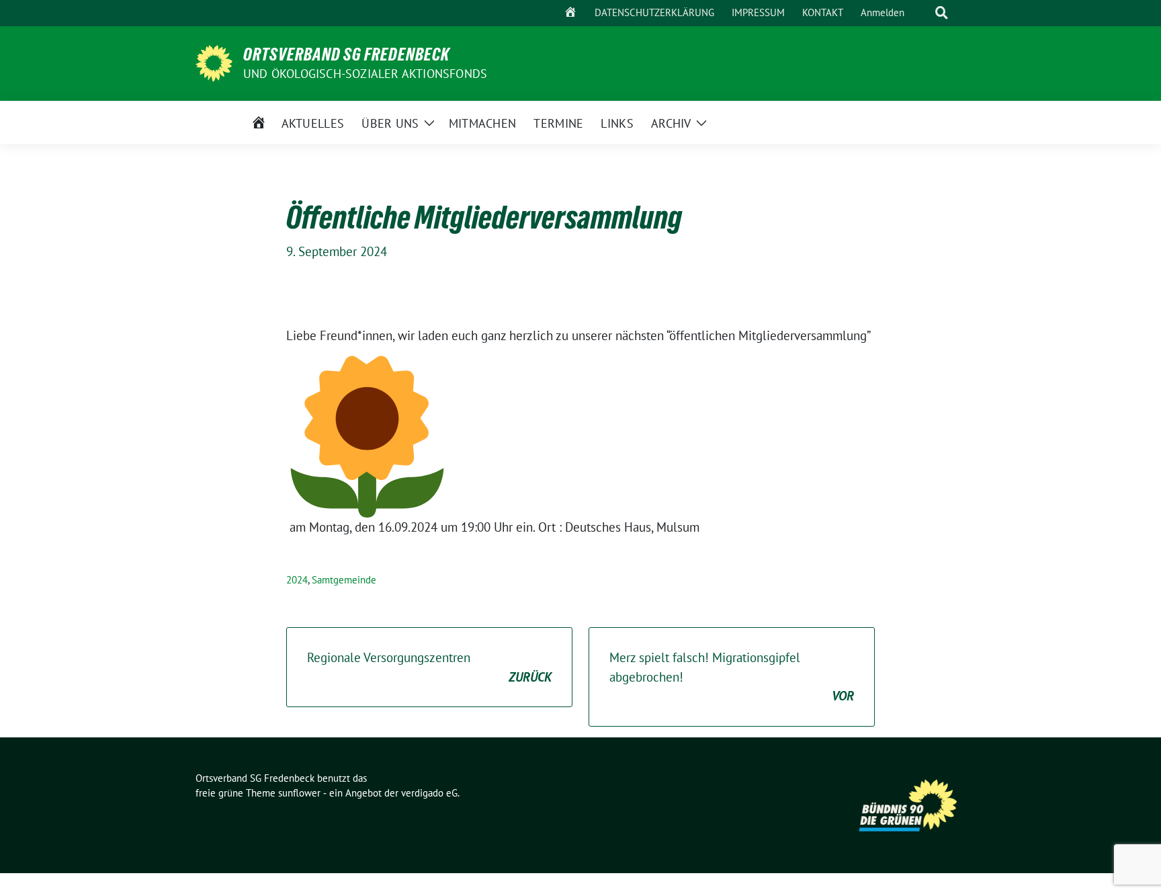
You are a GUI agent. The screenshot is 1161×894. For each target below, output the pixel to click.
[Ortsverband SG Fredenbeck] (214, 62)
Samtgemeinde (344, 579)
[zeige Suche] (942, 13)
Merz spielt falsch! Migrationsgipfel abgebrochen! (731, 676)
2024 (297, 579)
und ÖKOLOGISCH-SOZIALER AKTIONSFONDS (365, 73)
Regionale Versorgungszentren (429, 667)
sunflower (299, 792)
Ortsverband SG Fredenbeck (346, 54)
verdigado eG (429, 792)
